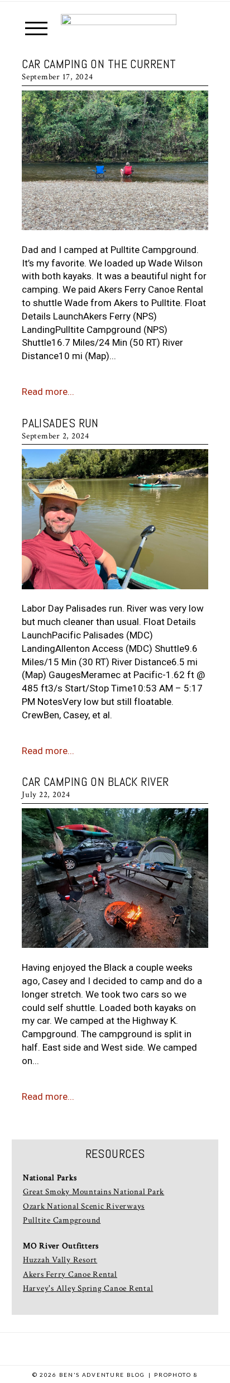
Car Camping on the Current (99, 64)
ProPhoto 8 (176, 1374)
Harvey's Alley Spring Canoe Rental (88, 1288)
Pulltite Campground (61, 1220)
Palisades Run (60, 423)
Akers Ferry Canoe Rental (70, 1274)
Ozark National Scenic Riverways (84, 1206)
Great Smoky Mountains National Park (93, 1191)
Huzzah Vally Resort (60, 1260)
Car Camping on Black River (95, 781)
